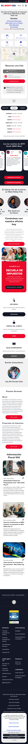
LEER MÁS (14, 356)
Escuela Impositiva (20, 634)
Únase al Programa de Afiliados (20, 676)
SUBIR (14, 336)
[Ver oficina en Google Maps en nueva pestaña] (14, 54)
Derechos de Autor (14, 699)
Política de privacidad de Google (14, 730)
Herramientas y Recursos (6, 645)
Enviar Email (14, 27)
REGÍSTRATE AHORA (14, 287)
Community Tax (19, 672)
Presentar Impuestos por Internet (6, 639)
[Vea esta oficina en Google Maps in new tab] (2, 153)
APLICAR (14, 417)
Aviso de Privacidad (14, 702)
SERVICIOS (5, 108)
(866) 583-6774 (6, 682)
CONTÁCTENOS (14, 244)
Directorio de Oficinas (5, 664)
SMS (21, 45)
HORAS (14, 108)
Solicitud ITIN (5, 652)
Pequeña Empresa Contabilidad (20, 638)
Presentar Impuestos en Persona (5, 632)
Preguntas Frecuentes (5, 669)
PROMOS (22, 108)
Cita (7, 38)
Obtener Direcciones (21, 38)
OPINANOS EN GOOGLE (14, 177)
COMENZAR (14, 81)
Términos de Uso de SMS (14, 708)
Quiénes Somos (6, 673)
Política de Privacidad (14, 723)
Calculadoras (5, 649)
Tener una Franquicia (18, 663)
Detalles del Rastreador (14, 726)
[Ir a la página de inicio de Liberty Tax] (8, 6)
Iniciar (19, 5)
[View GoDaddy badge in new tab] (14, 622)
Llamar (7, 45)
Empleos (4, 676)
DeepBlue (18, 631)
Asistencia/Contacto (7, 679)
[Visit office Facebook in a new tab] (14, 101)
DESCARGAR (14, 314)
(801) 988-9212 (14, 25)
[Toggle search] (23, 6)
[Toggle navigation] (26, 5)
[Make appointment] (26, 1)
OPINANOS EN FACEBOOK (14, 182)
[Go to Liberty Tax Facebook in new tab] (14, 602)
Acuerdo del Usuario (14, 705)
